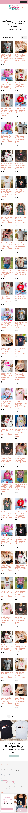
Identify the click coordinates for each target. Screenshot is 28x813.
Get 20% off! (7, 808)
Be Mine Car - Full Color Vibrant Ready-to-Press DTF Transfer (20, 111)
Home (2, 30)
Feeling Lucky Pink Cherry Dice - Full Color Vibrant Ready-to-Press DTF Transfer (20, 377)
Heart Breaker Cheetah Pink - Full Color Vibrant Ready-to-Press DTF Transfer (20, 620)
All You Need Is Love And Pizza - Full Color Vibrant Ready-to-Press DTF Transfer (20, 57)
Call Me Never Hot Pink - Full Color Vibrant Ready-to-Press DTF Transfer (6, 219)
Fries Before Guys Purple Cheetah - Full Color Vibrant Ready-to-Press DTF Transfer (20, 541)
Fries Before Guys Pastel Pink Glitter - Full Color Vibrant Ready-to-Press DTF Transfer (20, 460)
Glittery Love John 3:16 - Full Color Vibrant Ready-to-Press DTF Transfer (21, 567)
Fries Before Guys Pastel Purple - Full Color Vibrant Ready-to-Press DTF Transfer (7, 487)
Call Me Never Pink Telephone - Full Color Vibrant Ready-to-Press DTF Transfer (7, 245)
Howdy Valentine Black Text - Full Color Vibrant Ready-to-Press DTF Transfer (20, 701)
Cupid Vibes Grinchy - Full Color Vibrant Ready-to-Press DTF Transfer (7, 324)
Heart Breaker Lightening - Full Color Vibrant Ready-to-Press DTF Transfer (7, 647)
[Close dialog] (26, 794)
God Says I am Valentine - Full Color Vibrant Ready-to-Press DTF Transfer (7, 593)
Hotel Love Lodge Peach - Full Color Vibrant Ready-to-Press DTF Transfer (20, 674)
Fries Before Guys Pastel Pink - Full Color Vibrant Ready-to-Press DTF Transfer (7, 460)
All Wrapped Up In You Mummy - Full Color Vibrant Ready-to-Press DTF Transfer (7, 58)
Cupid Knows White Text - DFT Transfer (20, 297)
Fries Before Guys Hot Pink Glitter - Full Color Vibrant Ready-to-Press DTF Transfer (21, 432)
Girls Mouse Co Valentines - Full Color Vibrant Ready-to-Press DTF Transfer (7, 567)
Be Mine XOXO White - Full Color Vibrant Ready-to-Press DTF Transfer (20, 166)
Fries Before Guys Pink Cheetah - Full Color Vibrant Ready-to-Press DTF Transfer (7, 514)
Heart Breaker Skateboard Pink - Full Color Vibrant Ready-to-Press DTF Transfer (20, 648)
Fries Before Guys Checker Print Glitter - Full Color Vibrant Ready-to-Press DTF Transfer (21, 405)
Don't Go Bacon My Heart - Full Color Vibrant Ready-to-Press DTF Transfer (20, 350)
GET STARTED (14, 756)
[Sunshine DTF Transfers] (14, 7)
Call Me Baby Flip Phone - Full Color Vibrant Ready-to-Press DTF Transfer (20, 192)
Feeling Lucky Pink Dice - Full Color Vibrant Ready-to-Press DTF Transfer (6, 404)
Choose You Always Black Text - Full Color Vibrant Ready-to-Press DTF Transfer (20, 246)
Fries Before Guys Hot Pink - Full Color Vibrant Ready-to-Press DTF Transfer (7, 431)
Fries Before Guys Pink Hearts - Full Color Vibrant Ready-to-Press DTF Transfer (21, 514)
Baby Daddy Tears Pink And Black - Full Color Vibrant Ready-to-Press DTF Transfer (7, 112)
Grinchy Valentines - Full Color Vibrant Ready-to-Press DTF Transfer (7, 619)
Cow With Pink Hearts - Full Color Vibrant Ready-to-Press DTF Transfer (21, 273)
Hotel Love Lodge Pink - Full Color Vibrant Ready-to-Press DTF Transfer (6, 700)
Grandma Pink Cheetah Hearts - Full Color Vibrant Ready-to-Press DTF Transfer (20, 593)
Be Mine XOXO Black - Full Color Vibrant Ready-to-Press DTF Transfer (7, 166)
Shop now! (24, 2)
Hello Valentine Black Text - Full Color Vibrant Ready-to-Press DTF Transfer (7, 674)
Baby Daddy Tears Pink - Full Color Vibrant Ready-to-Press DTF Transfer (20, 85)
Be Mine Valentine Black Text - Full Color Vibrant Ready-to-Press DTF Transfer (20, 139)
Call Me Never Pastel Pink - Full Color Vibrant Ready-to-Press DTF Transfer (20, 219)
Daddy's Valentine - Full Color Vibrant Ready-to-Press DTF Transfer (7, 350)
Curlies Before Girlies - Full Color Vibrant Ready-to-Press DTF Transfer (21, 324)
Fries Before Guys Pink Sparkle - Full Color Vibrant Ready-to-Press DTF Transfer (7, 540)
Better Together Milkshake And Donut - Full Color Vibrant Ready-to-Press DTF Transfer (7, 193)
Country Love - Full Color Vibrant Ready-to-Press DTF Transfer (7, 273)
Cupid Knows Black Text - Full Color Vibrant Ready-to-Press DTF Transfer (6, 299)
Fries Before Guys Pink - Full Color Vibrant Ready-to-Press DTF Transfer (21, 486)
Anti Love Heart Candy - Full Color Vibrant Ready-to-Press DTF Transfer (6, 85)
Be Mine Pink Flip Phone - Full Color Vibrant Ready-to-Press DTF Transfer (6, 138)
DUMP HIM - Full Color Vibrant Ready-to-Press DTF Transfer (7, 376)
